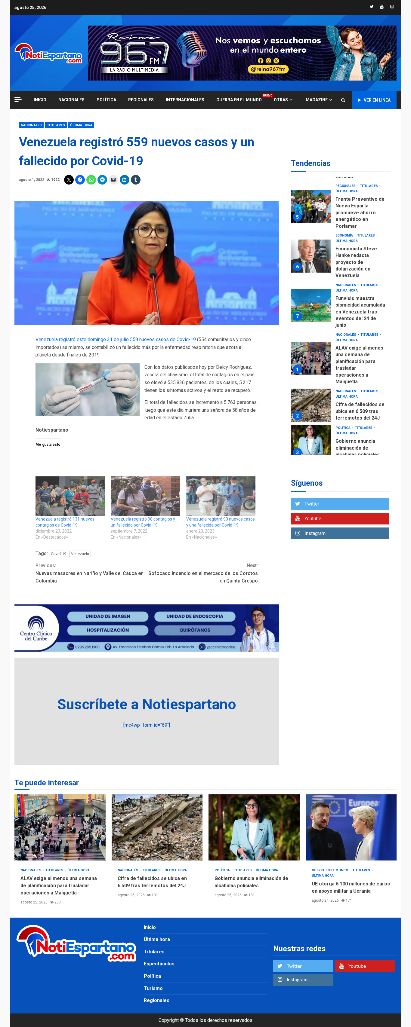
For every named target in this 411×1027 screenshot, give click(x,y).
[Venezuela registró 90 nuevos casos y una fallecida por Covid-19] (220, 496)
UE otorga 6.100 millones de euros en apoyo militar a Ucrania (351, 827)
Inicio (150, 927)
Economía (344, 235)
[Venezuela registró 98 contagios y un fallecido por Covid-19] (145, 496)
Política (106, 99)
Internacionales (185, 99)
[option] (341, 208)
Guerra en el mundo (239, 99)
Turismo (153, 988)
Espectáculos (159, 964)
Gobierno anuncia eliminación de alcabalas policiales (311, 441)
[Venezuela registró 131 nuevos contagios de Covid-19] (70, 496)
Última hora (81, 125)
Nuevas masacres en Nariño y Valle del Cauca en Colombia (90, 573)
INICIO (40, 99)
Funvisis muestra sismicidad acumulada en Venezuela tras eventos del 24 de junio (311, 305)
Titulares (56, 125)
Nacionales (71, 99)
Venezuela (80, 554)
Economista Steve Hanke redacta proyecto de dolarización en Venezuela (311, 256)
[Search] (343, 100)
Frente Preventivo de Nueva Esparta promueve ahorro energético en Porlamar (311, 206)
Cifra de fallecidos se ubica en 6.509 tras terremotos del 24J (311, 405)
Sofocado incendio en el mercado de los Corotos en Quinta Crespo (203, 573)
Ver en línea (377, 100)
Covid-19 (58, 554)
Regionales (141, 99)
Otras (281, 99)
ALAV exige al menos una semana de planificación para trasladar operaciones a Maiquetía (311, 358)
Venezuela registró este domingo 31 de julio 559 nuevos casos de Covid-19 (116, 339)
